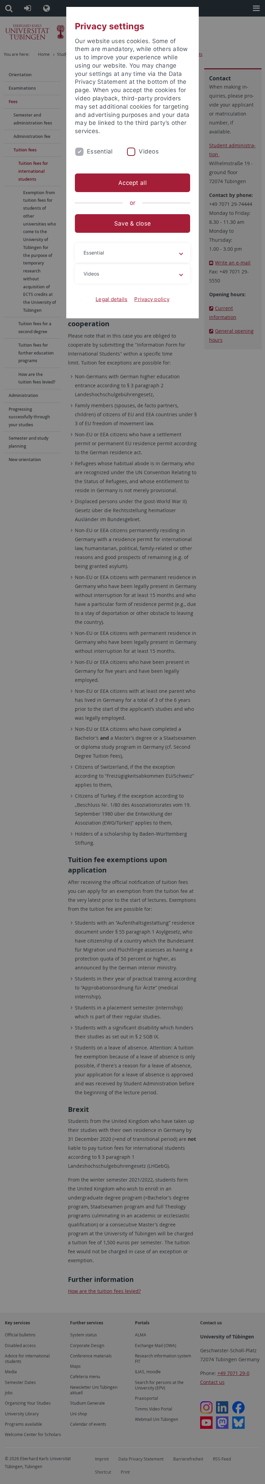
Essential (99, 151)
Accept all (132, 182)
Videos (149, 151)
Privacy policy (151, 299)
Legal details (111, 299)
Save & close (132, 223)
